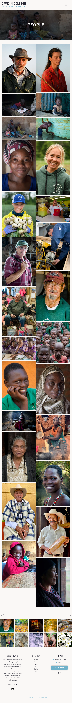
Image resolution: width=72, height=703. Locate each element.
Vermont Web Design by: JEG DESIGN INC (36, 698)
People (36, 24)
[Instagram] (59, 673)
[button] (66, 5)
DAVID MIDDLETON (14, 3)
